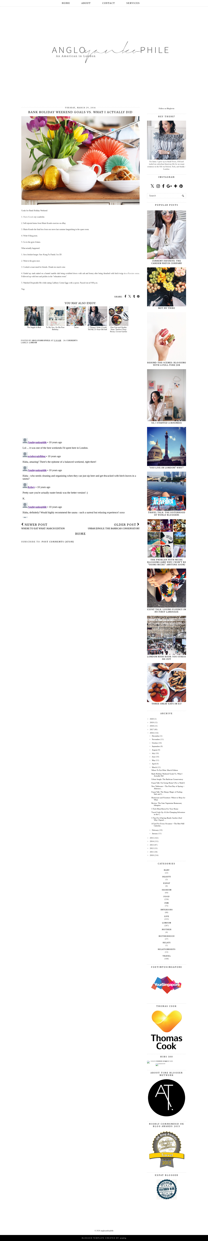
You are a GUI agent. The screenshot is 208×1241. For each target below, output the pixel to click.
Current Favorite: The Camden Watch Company (166, 262)
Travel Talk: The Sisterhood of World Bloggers (166, 513)
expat (166, 883)
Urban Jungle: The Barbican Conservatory (167, 779)
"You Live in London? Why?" (166, 467)
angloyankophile (107, 1231)
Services (133, 3)
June (153, 757)
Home (66, 3)
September (156, 746)
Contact (108, 3)
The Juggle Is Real (34, 327)
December (156, 736)
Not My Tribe (166, 308)
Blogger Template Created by (104, 1238)
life (166, 916)
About (86, 3)
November (156, 739)
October (155, 743)
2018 (152, 726)
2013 (152, 845)
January (155, 833)
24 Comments (70, 340)
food (166, 896)
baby (166, 870)
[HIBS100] (160, 1063)
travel (166, 956)
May (153, 760)
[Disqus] (80, 393)
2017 (152, 729)
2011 (152, 852)
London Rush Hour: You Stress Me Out (166, 657)
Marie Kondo (28, 217)
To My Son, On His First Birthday (55, 328)
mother (166, 929)
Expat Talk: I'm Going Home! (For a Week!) (168, 783)
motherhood (167, 936)
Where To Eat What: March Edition (164, 770)
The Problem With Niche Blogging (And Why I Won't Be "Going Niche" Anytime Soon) (166, 562)
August (154, 750)
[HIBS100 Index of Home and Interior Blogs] (160, 1061)
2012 (152, 848)
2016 (152, 733)
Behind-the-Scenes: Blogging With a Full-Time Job (166, 363)
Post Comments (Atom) (58, 541)
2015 (152, 838)
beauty (166, 877)
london (33, 343)
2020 (152, 719)
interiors (167, 910)
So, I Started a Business (166, 423)
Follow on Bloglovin (166, 108)
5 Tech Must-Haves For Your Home (164, 809)
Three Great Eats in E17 (167, 703)
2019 (152, 722)
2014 (152, 841)
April (154, 764)
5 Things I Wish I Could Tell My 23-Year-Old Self (97, 328)
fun (166, 903)
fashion (166, 890)
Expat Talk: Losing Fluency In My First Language (166, 610)
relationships (167, 949)
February (155, 830)
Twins (76, 327)
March (154, 767)
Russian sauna (133, 273)
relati (167, 942)
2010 (152, 855)
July (153, 753)
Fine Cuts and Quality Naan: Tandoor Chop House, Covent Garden (118, 329)
